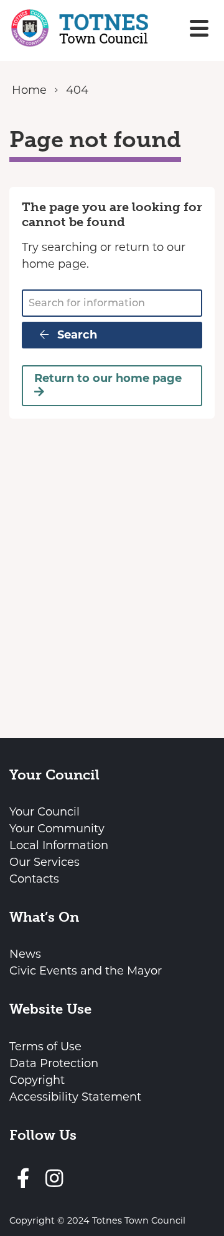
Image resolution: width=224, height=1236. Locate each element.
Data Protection (53, 1063)
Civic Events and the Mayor (85, 971)
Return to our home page (108, 378)
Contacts (34, 879)
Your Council (44, 812)
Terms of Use (45, 1046)
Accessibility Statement (75, 1097)
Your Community (57, 828)
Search (75, 335)
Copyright (37, 1080)
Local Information (58, 845)
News (25, 954)
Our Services (44, 862)
